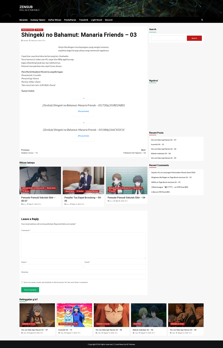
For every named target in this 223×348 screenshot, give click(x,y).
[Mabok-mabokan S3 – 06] (148, 315)
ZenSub (26, 7)
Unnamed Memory (92, 191)
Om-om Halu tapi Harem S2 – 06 (163, 149)
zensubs (25, 40)
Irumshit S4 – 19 (157, 144)
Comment (25, 230)
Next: (134, 151)
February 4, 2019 (36, 40)
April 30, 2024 (119, 201)
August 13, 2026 (108, 333)
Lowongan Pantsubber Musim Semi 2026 (179, 172)
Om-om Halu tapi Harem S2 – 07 (163, 140)
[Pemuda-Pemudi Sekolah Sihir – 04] (126, 180)
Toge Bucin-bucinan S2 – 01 (181, 177)
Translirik (83, 20)
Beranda (24, 20)
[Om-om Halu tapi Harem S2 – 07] (37, 315)
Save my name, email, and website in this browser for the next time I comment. (56, 282)
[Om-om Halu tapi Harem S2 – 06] (111, 315)
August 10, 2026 (183, 333)
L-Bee (153, 192)
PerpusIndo (83, 111)
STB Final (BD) (182, 187)
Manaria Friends (27, 30)
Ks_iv (24, 204)
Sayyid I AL (155, 172)
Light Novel (96, 20)
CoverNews (119, 344)
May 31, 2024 (33, 204)
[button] (202, 20)
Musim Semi (51, 188)
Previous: (29, 151)
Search (152, 29)
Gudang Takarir (37, 20)
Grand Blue (137, 324)
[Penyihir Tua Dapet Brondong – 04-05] (83, 180)
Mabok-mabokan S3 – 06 (161, 153)
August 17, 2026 (71, 333)
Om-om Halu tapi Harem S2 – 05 (163, 158)
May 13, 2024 (76, 204)
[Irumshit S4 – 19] (74, 315)
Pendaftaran (70, 20)
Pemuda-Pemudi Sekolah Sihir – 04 (126, 197)
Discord (108, 20)
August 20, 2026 (34, 333)
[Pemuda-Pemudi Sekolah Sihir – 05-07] (40, 180)
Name (24, 262)
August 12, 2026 (146, 333)
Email (87, 262)
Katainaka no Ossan (28, 324)
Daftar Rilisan (54, 20)
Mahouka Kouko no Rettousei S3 (33, 188)
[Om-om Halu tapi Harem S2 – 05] (186, 315)
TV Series (39, 30)
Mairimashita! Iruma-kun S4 (68, 324)
